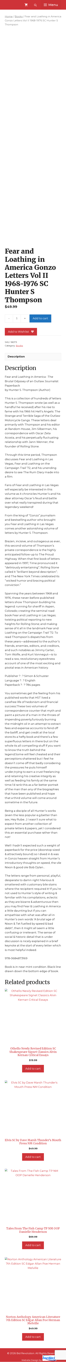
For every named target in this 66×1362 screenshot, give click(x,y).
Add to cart (40, 318)
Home (9, 16)
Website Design (30, 1360)
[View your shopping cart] (26, 5)
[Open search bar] (35, 4)
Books (19, 16)
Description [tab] (16, 356)
